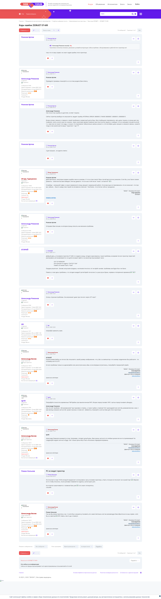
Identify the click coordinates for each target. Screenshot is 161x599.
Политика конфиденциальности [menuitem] (109, 572)
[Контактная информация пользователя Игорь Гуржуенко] (36, 201)
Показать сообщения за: (26, 546)
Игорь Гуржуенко (29, 179)
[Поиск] (132, 14)
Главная (21, 572)
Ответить (23, 30)
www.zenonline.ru (136, 376)
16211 (30, 366)
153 (27, 195)
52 (27, 340)
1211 (29, 331)
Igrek (23, 401)
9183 (29, 85)
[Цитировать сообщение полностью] (133, 39)
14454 (30, 186)
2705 (29, 407)
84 (27, 375)
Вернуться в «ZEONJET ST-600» (29, 560)
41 (27, 95)
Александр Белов (28, 359)
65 (27, 417)
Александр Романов (30, 79)
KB (22, 324)
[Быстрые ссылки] (141, 14)
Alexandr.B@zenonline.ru (134, 372)
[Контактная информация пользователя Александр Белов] (36, 380)
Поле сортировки (56, 546)
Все (140, 30)
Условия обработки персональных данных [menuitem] (85, 572)
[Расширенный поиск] (135, 14)
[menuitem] (21, 14)
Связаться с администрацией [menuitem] (130, 572)
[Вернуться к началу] (138, 62)
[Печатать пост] (138, 39)
